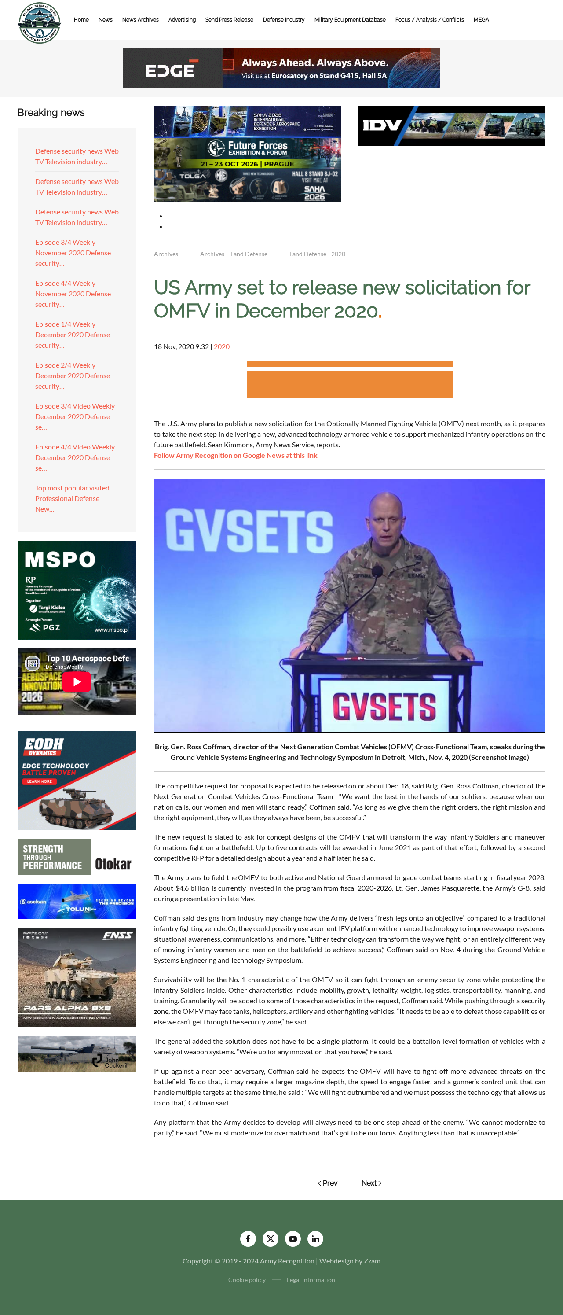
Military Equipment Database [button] (350, 20)
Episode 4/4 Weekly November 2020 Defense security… (73, 293)
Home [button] (81, 20)
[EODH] (77, 779)
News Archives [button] (140, 20)
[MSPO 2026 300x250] (77, 589)
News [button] (106, 20)
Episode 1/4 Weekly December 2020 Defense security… (72, 334)
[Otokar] (77, 855)
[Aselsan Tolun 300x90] (77, 900)
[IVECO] (451, 124)
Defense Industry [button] (284, 20)
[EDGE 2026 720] (281, 67)
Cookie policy (247, 1279)
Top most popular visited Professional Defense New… (72, 498)
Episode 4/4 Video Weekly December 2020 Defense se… (75, 457)
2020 (222, 346)
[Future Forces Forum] (247, 152)
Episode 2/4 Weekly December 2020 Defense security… (72, 375)
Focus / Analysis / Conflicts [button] (429, 20)
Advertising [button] (182, 20)
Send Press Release (229, 20)
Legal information (311, 1279)
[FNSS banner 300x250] (77, 976)
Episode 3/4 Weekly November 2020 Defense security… (73, 252)
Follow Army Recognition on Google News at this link (236, 455)
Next (369, 1183)
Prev (330, 1183)
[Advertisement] (350, 365)
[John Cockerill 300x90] (77, 1052)
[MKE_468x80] (247, 184)
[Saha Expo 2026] (247, 120)
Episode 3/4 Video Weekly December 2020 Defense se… (75, 416)
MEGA (481, 20)
